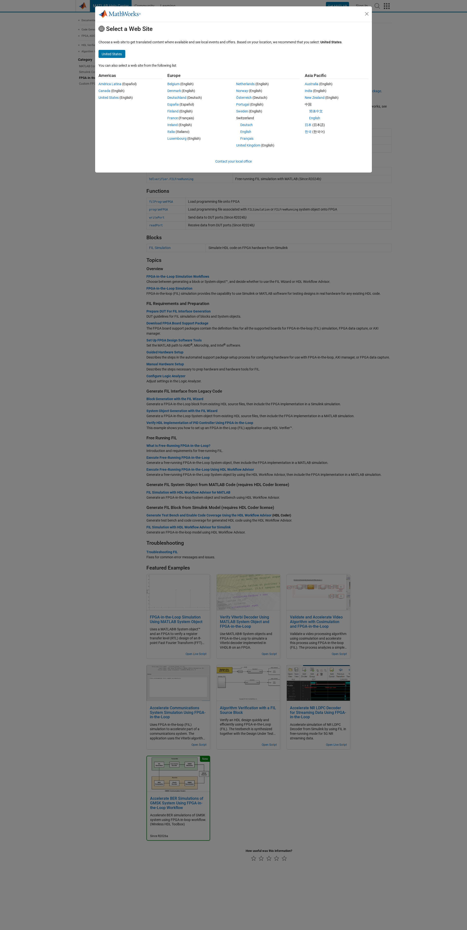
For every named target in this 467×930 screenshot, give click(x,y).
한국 (308, 132)
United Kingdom (248, 145)
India (308, 91)
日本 (308, 125)
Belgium (173, 84)
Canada (104, 91)
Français (246, 138)
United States (109, 98)
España (173, 104)
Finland (173, 111)
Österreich (244, 98)
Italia (171, 132)
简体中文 (316, 111)
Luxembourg (177, 138)
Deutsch (246, 125)
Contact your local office (233, 161)
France (172, 118)
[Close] (366, 13)
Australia (311, 84)
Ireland (172, 125)
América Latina (110, 84)
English (245, 132)
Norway (242, 91)
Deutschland (176, 98)
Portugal (242, 104)
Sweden (242, 111)
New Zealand (314, 98)
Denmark (174, 91)
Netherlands (245, 84)
